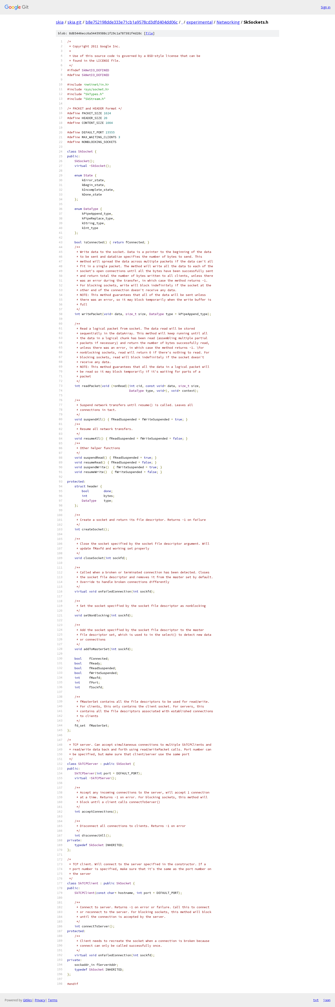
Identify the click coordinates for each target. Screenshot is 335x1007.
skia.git (74, 22)
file (149, 33)
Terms (52, 1000)
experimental (199, 22)
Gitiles (27, 1000)
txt (316, 1000)
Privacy (40, 1000)
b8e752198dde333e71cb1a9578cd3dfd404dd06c (131, 22)
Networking (228, 22)
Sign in (325, 7)
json (326, 1000)
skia (60, 22)
